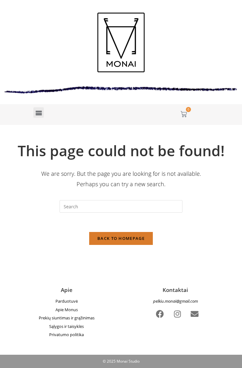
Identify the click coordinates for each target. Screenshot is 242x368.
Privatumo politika (66, 334)
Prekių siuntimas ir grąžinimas (67, 318)
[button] (38, 112)
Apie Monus (66, 309)
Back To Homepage (121, 238)
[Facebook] (160, 314)
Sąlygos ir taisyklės (66, 326)
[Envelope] (195, 314)
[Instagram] (177, 314)
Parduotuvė (66, 301)
